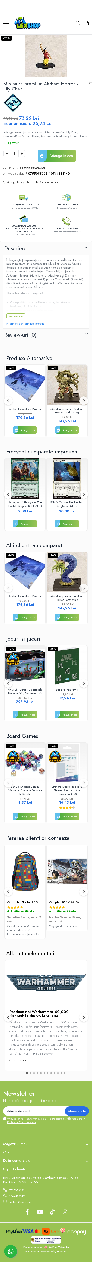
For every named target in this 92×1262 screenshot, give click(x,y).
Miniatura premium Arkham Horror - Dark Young (66, 410)
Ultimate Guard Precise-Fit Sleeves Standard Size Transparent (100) (67, 790)
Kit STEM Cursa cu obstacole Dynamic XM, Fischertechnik (25, 691)
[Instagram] (65, 1212)
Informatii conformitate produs (25, 324)
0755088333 (16, 1190)
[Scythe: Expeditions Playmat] (25, 385)
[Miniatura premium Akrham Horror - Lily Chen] (46, 56)
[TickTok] (52, 1212)
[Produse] (6, 21)
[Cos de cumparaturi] (86, 23)
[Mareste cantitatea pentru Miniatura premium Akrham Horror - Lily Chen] (21, 153)
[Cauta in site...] (78, 23)
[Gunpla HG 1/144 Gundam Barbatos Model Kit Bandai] (67, 871)
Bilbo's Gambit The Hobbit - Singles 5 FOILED (66, 504)
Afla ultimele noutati (30, 953)
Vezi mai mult (16, 316)
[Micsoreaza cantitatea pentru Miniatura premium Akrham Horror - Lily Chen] (6, 153)
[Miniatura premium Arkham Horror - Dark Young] (67, 385)
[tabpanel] (46, 56)
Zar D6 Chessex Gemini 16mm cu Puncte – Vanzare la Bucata (25, 790)
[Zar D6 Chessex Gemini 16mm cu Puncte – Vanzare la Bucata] (25, 763)
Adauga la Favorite (17, 182)
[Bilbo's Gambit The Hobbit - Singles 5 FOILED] (67, 478)
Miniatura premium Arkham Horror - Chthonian (66, 598)
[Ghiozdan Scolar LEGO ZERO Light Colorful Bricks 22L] (25, 871)
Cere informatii (48, 182)
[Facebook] (27, 1212)
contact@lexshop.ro (19, 1202)
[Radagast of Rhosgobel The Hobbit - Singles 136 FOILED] (25, 478)
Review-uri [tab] (20, 335)
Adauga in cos (60, 156)
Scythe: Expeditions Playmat (25, 409)
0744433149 (16, 1196)
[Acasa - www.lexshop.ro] (29, 23)
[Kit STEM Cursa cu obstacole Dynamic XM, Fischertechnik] (25, 665)
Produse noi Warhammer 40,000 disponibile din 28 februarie (39, 1014)
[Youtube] (39, 1212)
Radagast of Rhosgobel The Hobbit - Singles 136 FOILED (25, 504)
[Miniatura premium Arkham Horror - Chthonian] (67, 572)
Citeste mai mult (18, 1060)
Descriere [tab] (15, 248)
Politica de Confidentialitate (21, 1122)
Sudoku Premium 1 (67, 690)
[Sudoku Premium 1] (67, 665)
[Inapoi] (88, 83)
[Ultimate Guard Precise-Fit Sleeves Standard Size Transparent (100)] (67, 763)
